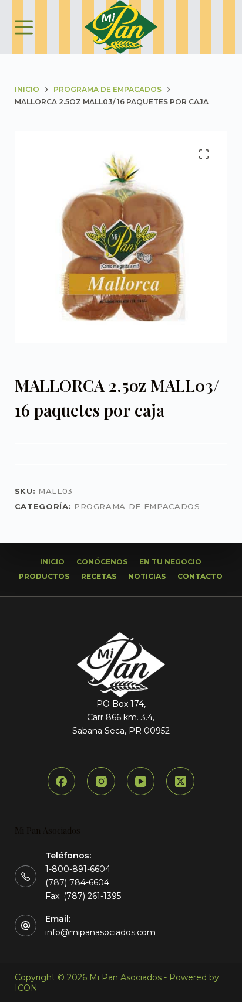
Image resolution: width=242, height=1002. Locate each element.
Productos (44, 576)
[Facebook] (62, 781)
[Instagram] (101, 781)
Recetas (98, 576)
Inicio (52, 561)
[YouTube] (141, 781)
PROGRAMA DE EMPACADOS (137, 506)
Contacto (200, 576)
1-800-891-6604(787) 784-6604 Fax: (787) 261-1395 (83, 882)
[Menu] (24, 27)
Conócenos (101, 561)
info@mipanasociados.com (100, 932)
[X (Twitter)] (180, 781)
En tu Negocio (170, 561)
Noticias (147, 576)
